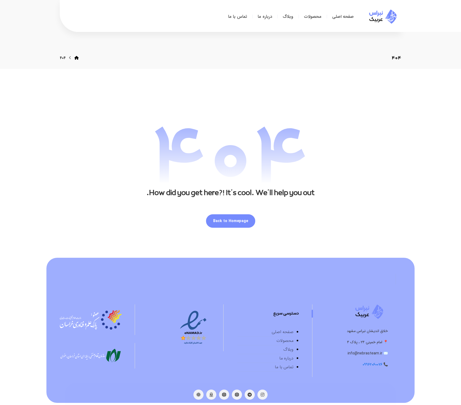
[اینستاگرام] (262, 395)
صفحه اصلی (282, 332)
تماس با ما (284, 367)
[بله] (211, 395)
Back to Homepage (230, 221)
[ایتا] (237, 395)
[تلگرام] (250, 395)
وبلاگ (288, 349)
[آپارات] (198, 395)
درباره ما (286, 358)
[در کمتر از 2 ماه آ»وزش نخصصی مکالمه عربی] (382, 16)
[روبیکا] (224, 395)
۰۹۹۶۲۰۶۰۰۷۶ (372, 364)
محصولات (284, 340)
